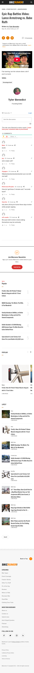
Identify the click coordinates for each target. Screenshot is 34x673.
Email (5, 330)
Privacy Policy (14, 354)
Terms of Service (24, 354)
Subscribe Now (17, 348)
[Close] (29, 316)
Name (5, 339)
